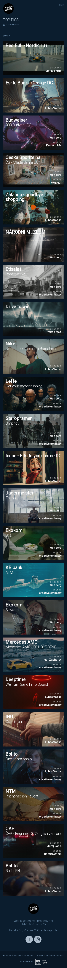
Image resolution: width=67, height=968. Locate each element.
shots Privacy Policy (50, 956)
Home (60, 5)
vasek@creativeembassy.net (33, 920)
